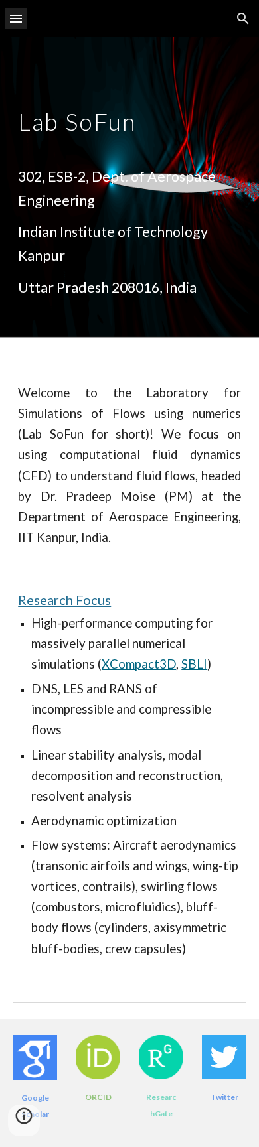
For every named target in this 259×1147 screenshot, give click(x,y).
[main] (129, 123)
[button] (16, 18)
